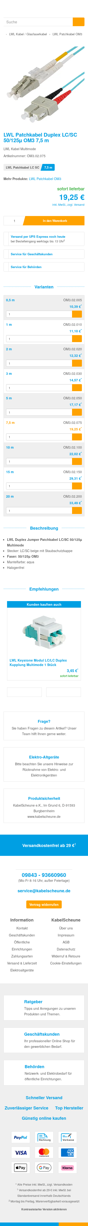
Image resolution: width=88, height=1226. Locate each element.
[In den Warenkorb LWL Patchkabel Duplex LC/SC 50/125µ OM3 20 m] (77, 510)
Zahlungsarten (22, 956)
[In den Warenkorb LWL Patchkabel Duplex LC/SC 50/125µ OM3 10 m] (77, 461)
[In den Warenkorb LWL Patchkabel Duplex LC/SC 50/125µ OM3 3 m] (77, 387)
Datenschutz (66, 949)
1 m (9, 324)
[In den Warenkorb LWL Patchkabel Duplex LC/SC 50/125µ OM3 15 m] (77, 485)
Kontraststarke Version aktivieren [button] (44, 1209)
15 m (10, 471)
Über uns (66, 928)
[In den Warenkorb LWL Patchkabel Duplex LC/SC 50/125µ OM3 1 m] (77, 338)
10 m (10, 447)
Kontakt (22, 928)
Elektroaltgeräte (22, 970)
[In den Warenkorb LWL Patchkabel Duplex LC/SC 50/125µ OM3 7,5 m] (77, 436)
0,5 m (10, 300)
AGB (66, 942)
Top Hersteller (69, 1108)
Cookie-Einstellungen (66, 963)
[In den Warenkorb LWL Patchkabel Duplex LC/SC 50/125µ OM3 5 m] (77, 412)
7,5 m (10, 422)
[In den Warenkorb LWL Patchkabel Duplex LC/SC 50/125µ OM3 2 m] (77, 363)
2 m (9, 349)
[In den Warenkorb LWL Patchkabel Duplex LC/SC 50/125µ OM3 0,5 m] (77, 314)
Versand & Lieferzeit (22, 963)
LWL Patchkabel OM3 (45, 178)
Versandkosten (63, 1184)
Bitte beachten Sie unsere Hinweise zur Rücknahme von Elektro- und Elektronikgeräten (44, 769)
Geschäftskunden (22, 935)
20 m (10, 496)
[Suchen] (78, 22)
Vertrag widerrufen (44, 904)
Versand (79, 204)
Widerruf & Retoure (66, 956)
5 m (9, 398)
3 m (9, 373)
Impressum (66, 935)
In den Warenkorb (55, 220)
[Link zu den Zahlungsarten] (44, 1154)
